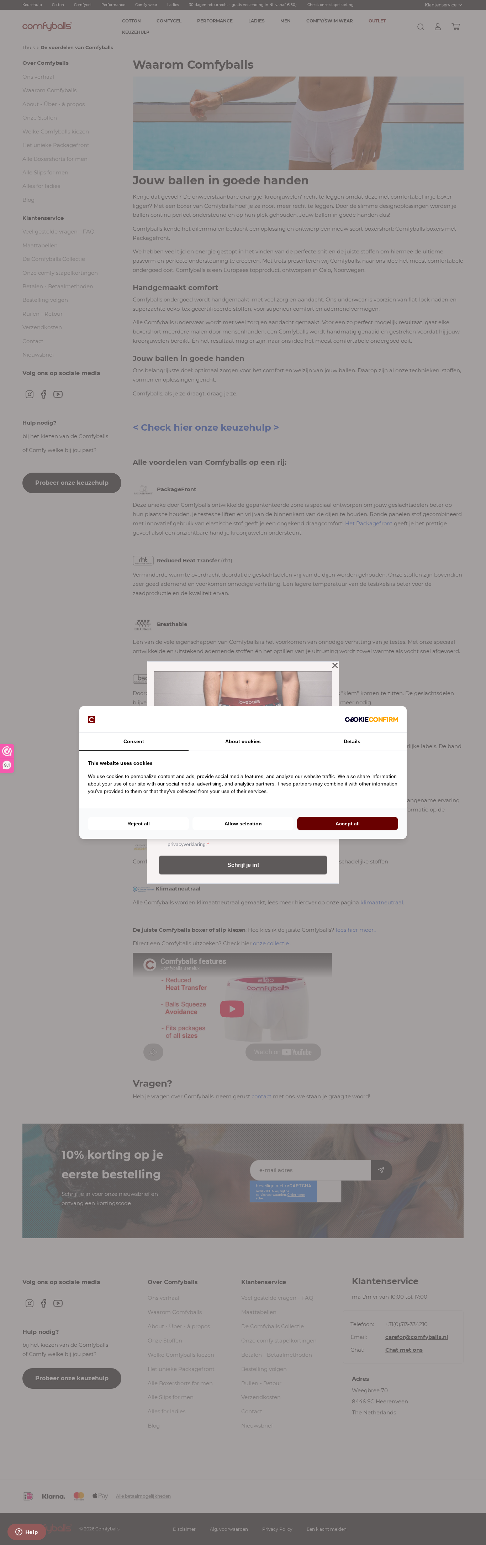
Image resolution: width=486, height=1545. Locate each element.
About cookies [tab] (243, 741)
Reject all (138, 823)
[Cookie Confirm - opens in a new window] (371, 719)
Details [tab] (352, 741)
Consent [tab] (133, 741)
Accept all (348, 823)
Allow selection (243, 823)
